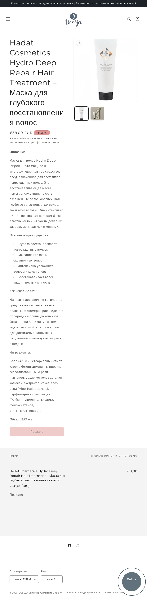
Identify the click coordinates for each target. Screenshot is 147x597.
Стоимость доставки (44, 138)
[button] (8, 19)
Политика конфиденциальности (83, 592)
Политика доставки (114, 592)
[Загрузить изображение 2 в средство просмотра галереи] (97, 114)
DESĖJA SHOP (27, 592)
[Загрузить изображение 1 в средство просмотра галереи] (81, 114)
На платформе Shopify (49, 592)
